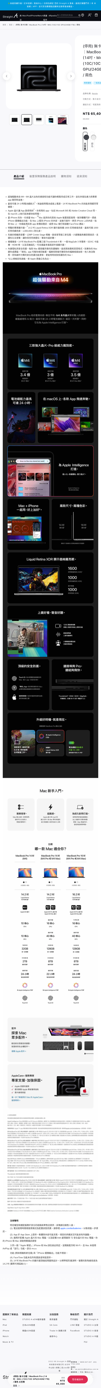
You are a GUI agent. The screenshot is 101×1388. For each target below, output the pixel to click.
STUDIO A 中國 (91, 1336)
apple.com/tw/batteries (70, 1228)
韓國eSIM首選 (28, 1330)
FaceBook (75, 1330)
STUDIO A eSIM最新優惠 (34, 1319)
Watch (40, 15)
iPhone (34, 15)
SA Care (53, 1325)
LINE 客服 (74, 1325)
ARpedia (53, 15)
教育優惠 (53, 1319)
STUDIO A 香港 (91, 1330)
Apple (95, 93)
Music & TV (8, 1342)
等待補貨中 (77, 1379)
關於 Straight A (91, 1319)
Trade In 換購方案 (58, 1330)
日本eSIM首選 (28, 1325)
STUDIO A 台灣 (91, 1325)
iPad (28, 15)
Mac (24, 15)
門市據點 (74, 1319)
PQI (85, 1342)
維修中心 (53, 1336)
